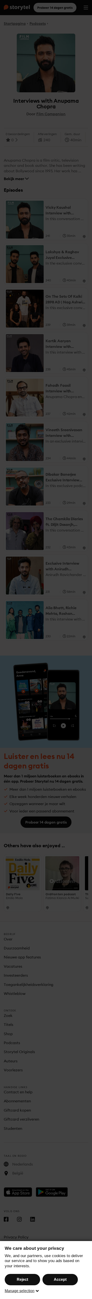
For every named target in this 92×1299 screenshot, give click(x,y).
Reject (22, 1279)
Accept (60, 1279)
